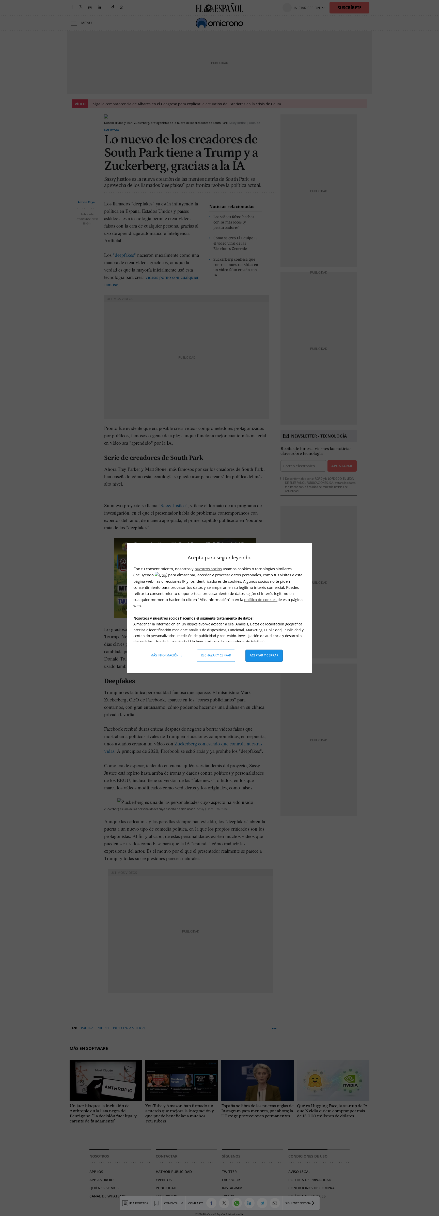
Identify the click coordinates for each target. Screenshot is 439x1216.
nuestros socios (208, 568)
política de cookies (260, 599)
